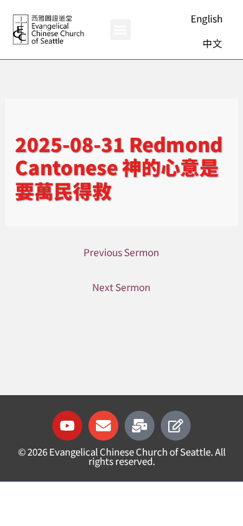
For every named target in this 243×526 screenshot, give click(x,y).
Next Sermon (121, 287)
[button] (120, 29)
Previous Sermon (121, 252)
